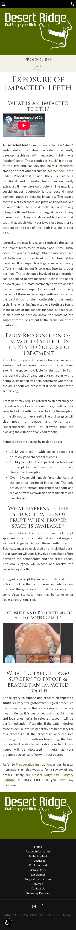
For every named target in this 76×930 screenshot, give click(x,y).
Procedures (38, 59)
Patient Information (38, 851)
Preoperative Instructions (34, 764)
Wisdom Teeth (63, 171)
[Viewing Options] (7, 922)
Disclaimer (38, 874)
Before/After (38, 869)
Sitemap (38, 883)
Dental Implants (38, 856)
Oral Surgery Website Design (27, 914)
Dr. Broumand (38, 865)
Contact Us (38, 888)
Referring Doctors (38, 893)
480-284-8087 (33, 780)
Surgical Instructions (38, 879)
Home (38, 846)
